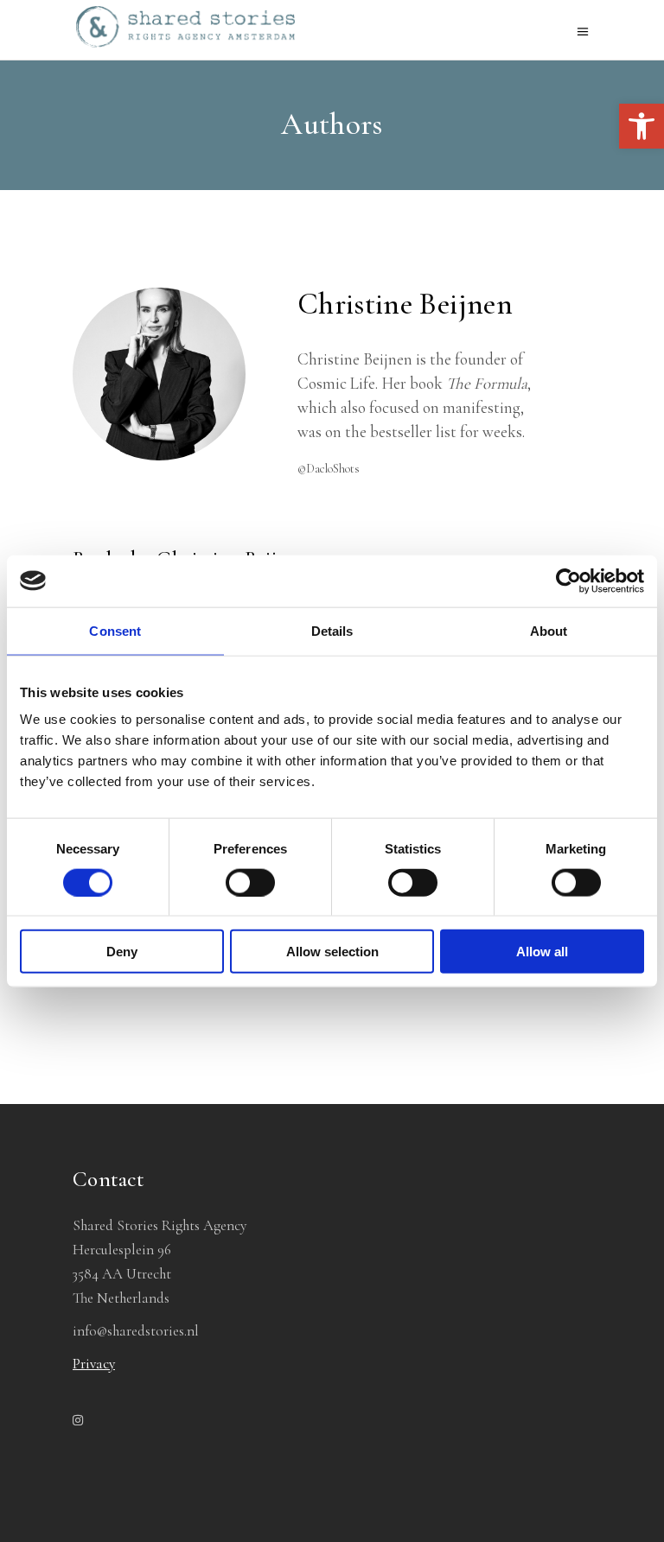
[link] (641, 126)
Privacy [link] (94, 1364)
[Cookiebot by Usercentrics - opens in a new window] (568, 580)
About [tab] (549, 630)
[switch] (250, 882)
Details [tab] (332, 630)
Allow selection (332, 951)
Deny (121, 951)
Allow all (542, 951)
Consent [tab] (115, 630)
